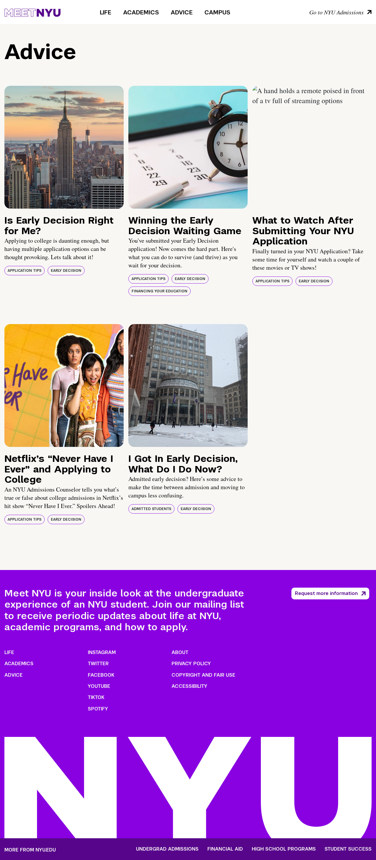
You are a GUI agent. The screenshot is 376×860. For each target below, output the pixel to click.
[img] (64, 147)
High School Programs (284, 849)
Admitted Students (151, 509)
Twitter (98, 663)
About (180, 652)
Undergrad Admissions (167, 849)
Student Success (348, 849)
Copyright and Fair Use (203, 675)
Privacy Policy (191, 663)
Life (105, 12)
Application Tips (24, 270)
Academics (141, 12)
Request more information (326, 593)
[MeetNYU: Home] (32, 11)
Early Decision (66, 270)
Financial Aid (225, 849)
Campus (217, 12)
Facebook (101, 675)
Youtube (99, 686)
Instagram (102, 652)
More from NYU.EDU (30, 850)
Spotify (98, 709)
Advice (182, 12)
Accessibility (189, 686)
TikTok (96, 697)
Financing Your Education (159, 291)
